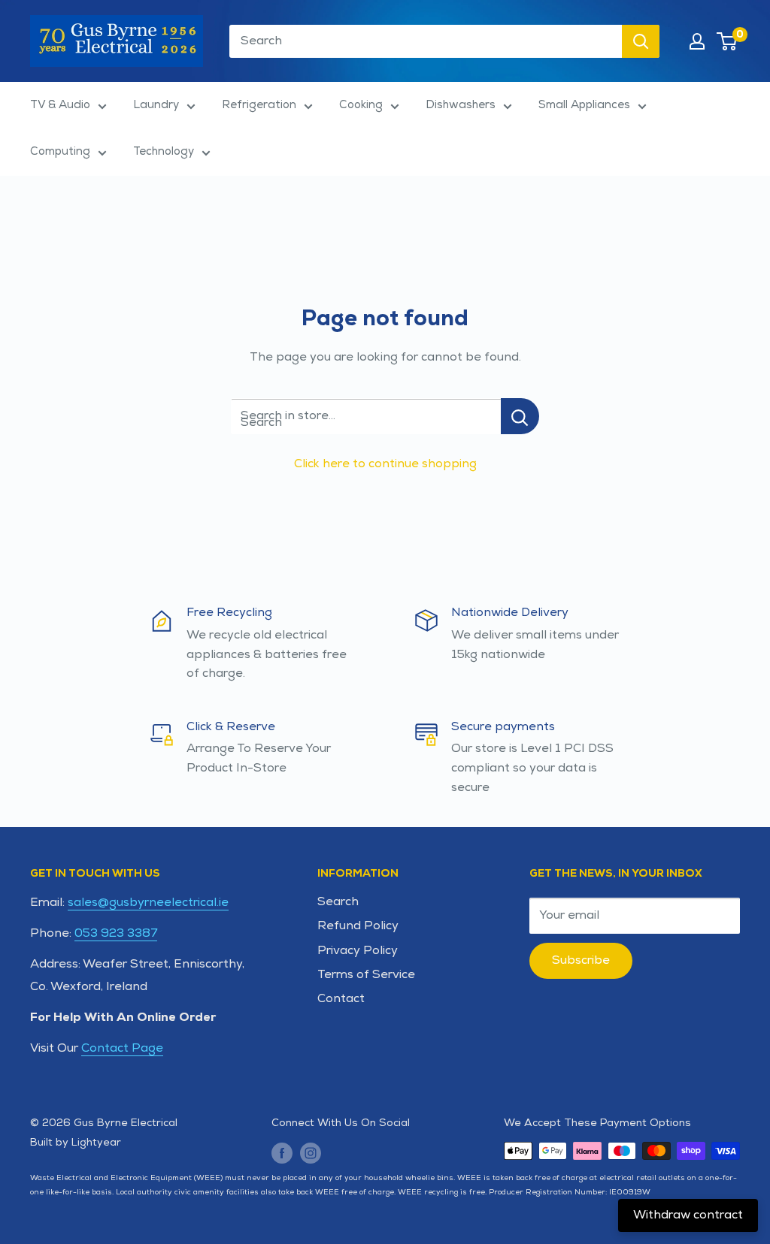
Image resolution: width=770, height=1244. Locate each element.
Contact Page (122, 1048)
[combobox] (425, 41)
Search (338, 902)
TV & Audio (60, 104)
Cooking (361, 104)
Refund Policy (358, 926)
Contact (341, 999)
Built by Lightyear (75, 1142)
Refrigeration (259, 104)
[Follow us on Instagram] (310, 1153)
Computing (60, 151)
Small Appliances (584, 104)
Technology (163, 151)
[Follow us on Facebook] (282, 1153)
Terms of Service (366, 975)
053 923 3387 (115, 933)
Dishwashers (461, 104)
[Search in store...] (520, 416)
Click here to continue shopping (385, 464)
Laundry (156, 104)
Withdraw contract (688, 1215)
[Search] (640, 41)
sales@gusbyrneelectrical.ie (148, 902)
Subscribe (581, 960)
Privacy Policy (357, 951)
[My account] (697, 41)
